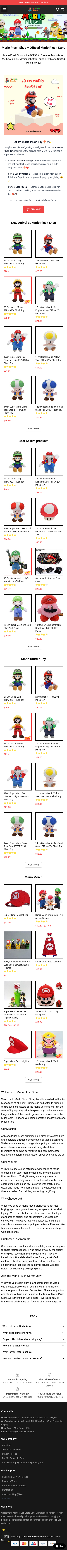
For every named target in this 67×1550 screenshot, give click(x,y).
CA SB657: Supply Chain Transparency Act (22, 1462)
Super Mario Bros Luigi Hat (17, 1061)
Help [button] (61, 1546)
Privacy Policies (9, 1454)
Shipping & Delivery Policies (15, 1477)
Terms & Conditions (11, 1449)
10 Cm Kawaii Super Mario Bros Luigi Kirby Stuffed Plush (48, 628)
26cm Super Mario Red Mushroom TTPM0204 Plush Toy (49, 531)
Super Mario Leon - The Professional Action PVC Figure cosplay (15, 1014)
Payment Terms (9, 1481)
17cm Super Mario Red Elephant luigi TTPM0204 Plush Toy (16, 360)
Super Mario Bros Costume (48, 961)
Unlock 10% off (6, 1536)
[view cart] (63, 9)
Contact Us (7, 1490)
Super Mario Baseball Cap (16, 915)
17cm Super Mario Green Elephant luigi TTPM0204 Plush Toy (47, 310)
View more (34, 428)
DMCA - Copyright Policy (14, 1458)
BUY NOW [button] (36, 209)
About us (6, 1445)
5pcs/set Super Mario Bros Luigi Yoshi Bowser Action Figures (17, 964)
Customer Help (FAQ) (12, 1494)
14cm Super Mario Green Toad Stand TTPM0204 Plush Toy (16, 410)
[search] (58, 9)
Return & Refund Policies (14, 1485)
